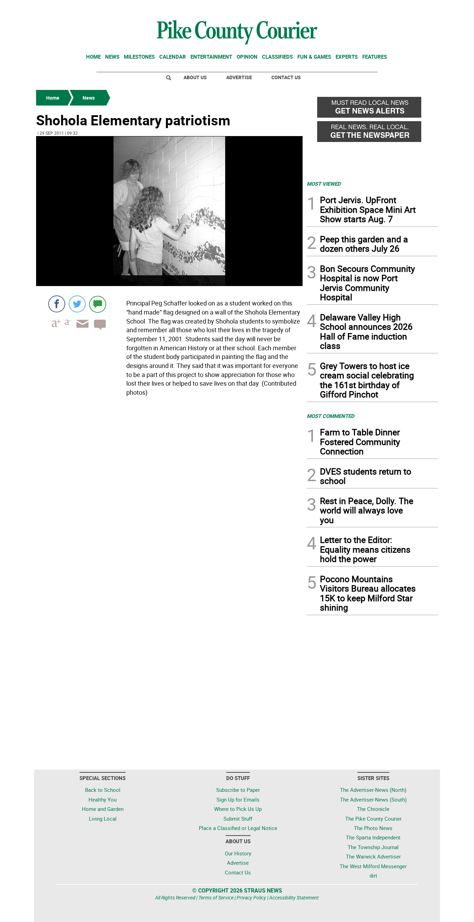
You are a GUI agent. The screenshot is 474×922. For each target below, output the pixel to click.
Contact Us (286, 77)
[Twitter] (77, 303)
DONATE (421, 8)
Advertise (239, 77)
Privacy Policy (251, 897)
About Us (195, 77)
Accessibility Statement (294, 897)
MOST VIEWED (324, 183)
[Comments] (97, 303)
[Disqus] (169, 494)
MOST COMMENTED (330, 415)
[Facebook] (56, 303)
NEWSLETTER (382, 8)
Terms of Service (216, 897)
